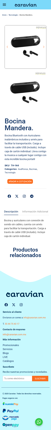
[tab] (11, 212)
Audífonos (23, 169)
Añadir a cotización (20, 181)
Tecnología (13, 15)
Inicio (4, 15)
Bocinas (33, 169)
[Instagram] (21, 304)
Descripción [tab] (11, 211)
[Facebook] (6, 304)
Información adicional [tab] (35, 211)
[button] (4, 4)
